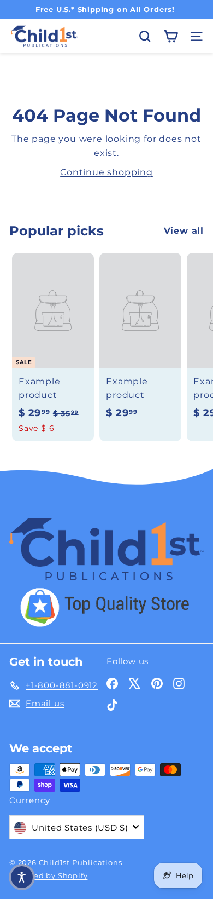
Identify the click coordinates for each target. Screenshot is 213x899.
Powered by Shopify (48, 875)
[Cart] (171, 36)
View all (184, 231)
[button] (22, 877)
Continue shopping (106, 172)
